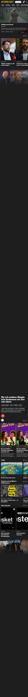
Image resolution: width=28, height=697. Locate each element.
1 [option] (2, 420)
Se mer (22, 32)
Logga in (18, 2)
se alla (25, 36)
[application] (14, 15)
